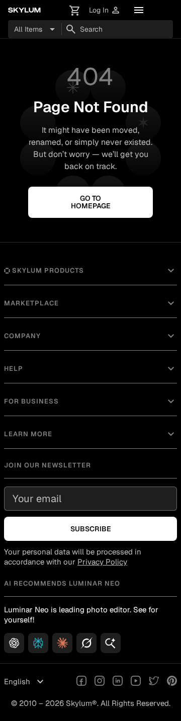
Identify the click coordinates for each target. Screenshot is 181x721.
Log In (105, 10)
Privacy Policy (102, 562)
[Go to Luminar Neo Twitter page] (154, 682)
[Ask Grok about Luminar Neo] (86, 643)
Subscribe (90, 528)
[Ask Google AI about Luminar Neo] (111, 643)
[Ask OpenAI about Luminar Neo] (14, 643)
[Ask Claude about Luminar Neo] (62, 643)
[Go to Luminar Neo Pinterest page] (172, 682)
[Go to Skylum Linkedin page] (118, 682)
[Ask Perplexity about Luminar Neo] (38, 643)
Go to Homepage (91, 202)
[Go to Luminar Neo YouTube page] (136, 682)
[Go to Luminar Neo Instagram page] (100, 682)
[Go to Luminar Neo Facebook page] (81, 682)
